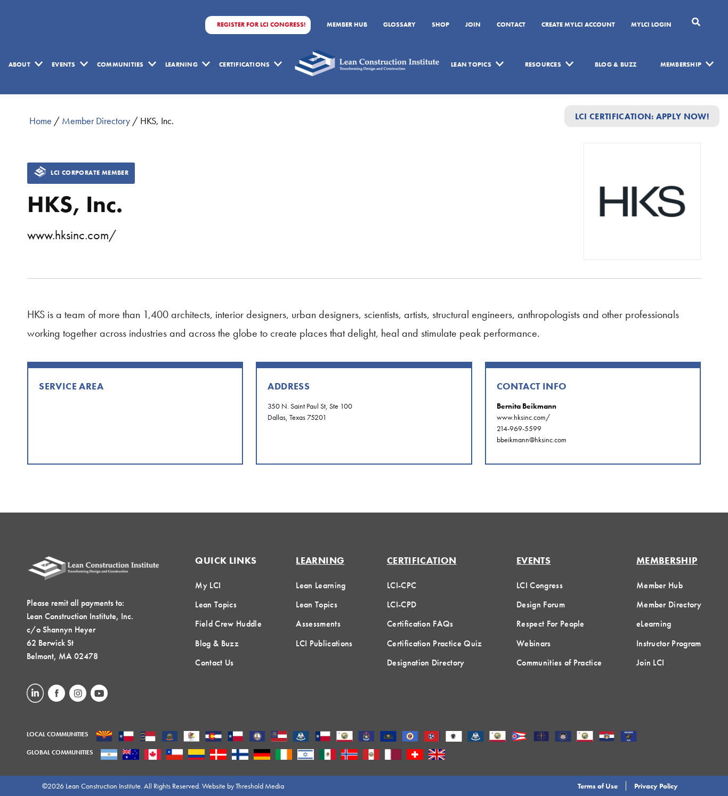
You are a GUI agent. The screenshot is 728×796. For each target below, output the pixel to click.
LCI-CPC (401, 585)
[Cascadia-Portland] (169, 737)
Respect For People (550, 623)
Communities (120, 64)
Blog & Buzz (616, 64)
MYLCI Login (651, 25)
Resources (543, 64)
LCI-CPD (401, 604)
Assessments (318, 623)
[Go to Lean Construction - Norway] (349, 755)
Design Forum (540, 604)
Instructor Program (668, 643)
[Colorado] (213, 737)
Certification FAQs (420, 623)
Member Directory (96, 121)
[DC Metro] (257, 737)
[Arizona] (104, 737)
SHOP (440, 25)
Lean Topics (471, 64)
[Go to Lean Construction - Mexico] (327, 755)
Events (63, 64)
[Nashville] (432, 737)
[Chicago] (191, 737)
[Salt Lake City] (563, 737)
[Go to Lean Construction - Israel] (305, 755)
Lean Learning (320, 585)
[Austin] (126, 737)
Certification (422, 560)
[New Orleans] (475, 737)
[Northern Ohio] (519, 737)
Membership (680, 64)
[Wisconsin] (628, 737)
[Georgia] (279, 737)
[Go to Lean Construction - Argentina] (109, 755)
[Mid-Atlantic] (388, 737)
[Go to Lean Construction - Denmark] (218, 755)
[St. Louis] (606, 737)
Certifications (244, 64)
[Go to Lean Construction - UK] (436, 755)
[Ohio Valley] (541, 737)
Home (40, 121)
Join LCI (650, 662)
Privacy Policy (656, 786)
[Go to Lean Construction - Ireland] (284, 755)
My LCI (208, 585)
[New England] (454, 737)
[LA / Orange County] (344, 737)
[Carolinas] (148, 737)
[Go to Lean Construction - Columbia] (196, 755)
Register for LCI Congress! (261, 25)
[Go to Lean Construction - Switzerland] (415, 755)
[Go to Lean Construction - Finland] (240, 755)
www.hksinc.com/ (71, 234)
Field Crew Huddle (228, 623)
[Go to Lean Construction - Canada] (152, 755)
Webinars (533, 643)
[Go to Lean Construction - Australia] (131, 755)
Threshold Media (260, 786)
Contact (511, 25)
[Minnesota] (410, 737)
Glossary (399, 25)
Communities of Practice (559, 662)
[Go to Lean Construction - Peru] (371, 755)
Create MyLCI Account (578, 25)
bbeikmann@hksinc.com (532, 439)
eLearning (654, 623)
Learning (181, 64)
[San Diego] (585, 737)
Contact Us (214, 662)
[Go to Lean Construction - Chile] (174, 755)
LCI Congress (539, 585)
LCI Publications (324, 643)
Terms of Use (598, 786)
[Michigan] (366, 737)
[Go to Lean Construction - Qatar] (393, 755)
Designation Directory (426, 662)
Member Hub (347, 25)
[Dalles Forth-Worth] (235, 737)
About (19, 64)
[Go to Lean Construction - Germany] (262, 755)
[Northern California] (497, 737)
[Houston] (322, 737)
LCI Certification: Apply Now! (642, 115)
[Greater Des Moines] (301, 737)
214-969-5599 (519, 428)
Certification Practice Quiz (434, 643)
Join (473, 25)
